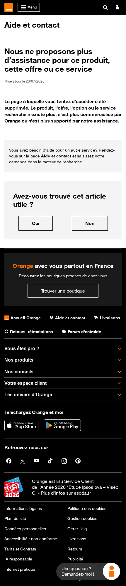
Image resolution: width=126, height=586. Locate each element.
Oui (42, 223)
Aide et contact (31, 24)
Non (96, 223)
